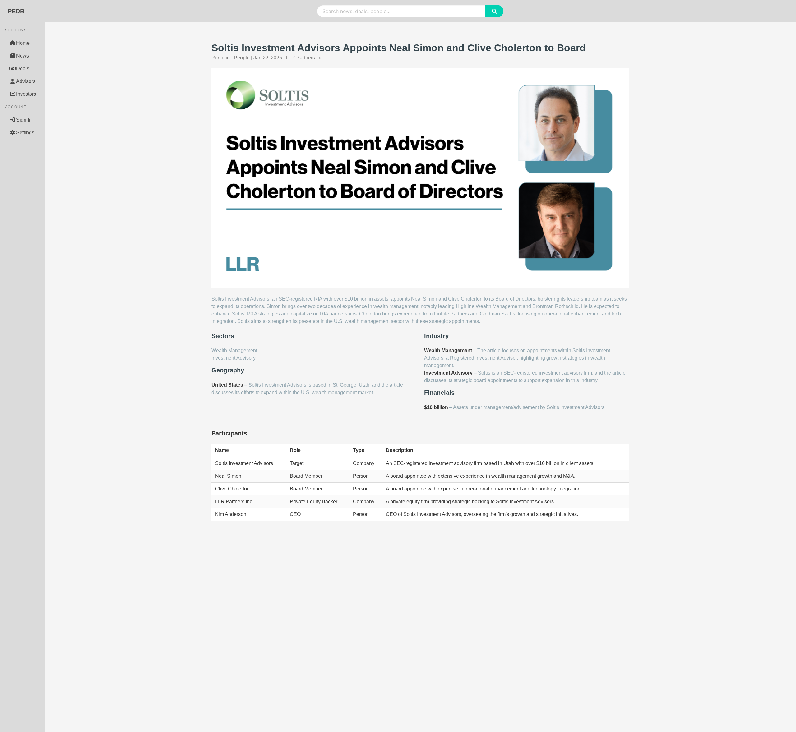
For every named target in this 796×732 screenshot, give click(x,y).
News (22, 55)
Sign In (24, 119)
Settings (25, 132)
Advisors (25, 81)
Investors (26, 94)
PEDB (15, 11)
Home (23, 43)
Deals (22, 68)
